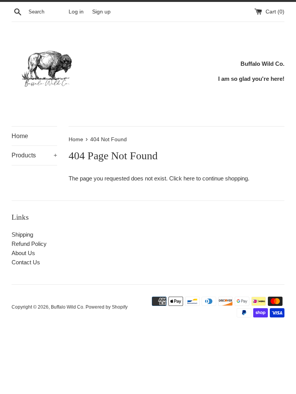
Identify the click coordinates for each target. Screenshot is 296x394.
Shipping (22, 234)
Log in (76, 12)
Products (34, 155)
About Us (23, 253)
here (189, 178)
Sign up (101, 12)
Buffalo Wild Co (67, 307)
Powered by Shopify (107, 307)
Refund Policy (29, 243)
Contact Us (26, 262)
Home (20, 136)
